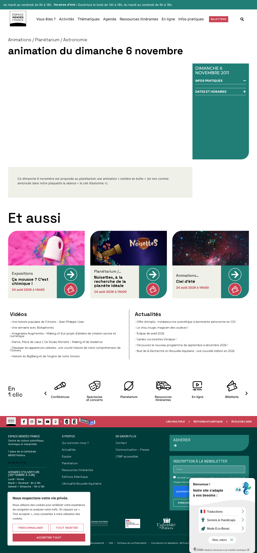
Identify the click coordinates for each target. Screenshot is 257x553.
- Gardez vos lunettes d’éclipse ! (155, 339)
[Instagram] (32, 422)
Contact (121, 443)
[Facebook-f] (24, 422)
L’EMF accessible (127, 456)
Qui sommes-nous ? (75, 443)
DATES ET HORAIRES (210, 91)
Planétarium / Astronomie (61, 40)
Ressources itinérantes (139, 19)
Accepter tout (48, 537)
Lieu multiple (175, 421)
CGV (111, 543)
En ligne (168, 19)
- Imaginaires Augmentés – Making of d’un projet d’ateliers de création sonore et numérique (63, 335)
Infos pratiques (191, 19)
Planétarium (70, 463)
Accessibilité (97, 543)
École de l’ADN (241, 421)
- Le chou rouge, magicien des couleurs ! (161, 327)
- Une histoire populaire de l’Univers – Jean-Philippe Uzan (47, 322)
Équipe (66, 456)
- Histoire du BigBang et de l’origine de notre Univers (45, 356)
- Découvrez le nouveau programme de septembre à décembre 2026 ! (181, 345)
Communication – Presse (132, 449)
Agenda (109, 19)
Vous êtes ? (46, 19)
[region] (49, 518)
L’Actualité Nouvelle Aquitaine (81, 483)
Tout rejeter (67, 527)
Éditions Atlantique (208, 421)
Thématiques (89, 19)
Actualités (69, 449)
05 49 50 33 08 (17, 462)
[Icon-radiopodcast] (55, 422)
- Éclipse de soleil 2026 (149, 333)
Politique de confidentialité (131, 543)
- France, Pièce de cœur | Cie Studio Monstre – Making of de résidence (56, 342)
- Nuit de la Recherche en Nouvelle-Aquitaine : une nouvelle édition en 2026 (184, 351)
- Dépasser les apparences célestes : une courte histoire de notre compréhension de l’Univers (65, 349)
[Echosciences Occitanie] (74, 421)
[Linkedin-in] (40, 422)
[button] (242, 19)
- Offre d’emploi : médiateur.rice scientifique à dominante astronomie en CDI (185, 322)
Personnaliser (30, 527)
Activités (66, 19)
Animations (19, 40)
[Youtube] (48, 422)
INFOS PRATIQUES (208, 81)
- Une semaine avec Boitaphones (32, 327)
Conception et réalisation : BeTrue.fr (170, 543)
